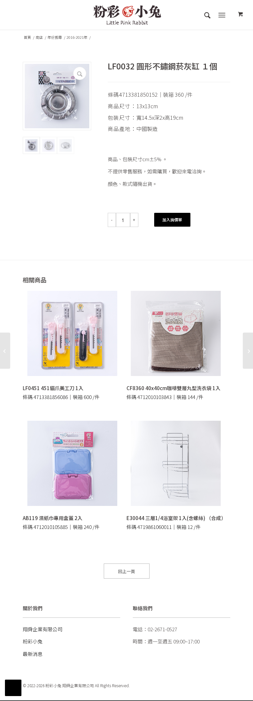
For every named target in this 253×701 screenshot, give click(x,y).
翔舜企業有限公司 (42, 629)
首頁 (27, 37)
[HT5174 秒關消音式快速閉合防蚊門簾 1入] (5, 351)
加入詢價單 (172, 219)
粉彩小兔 (32, 641)
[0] (240, 14)
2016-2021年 (77, 37)
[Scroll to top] (13, 688)
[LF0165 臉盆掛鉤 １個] (248, 351)
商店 (39, 37)
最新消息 (32, 653)
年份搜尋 (54, 37)
